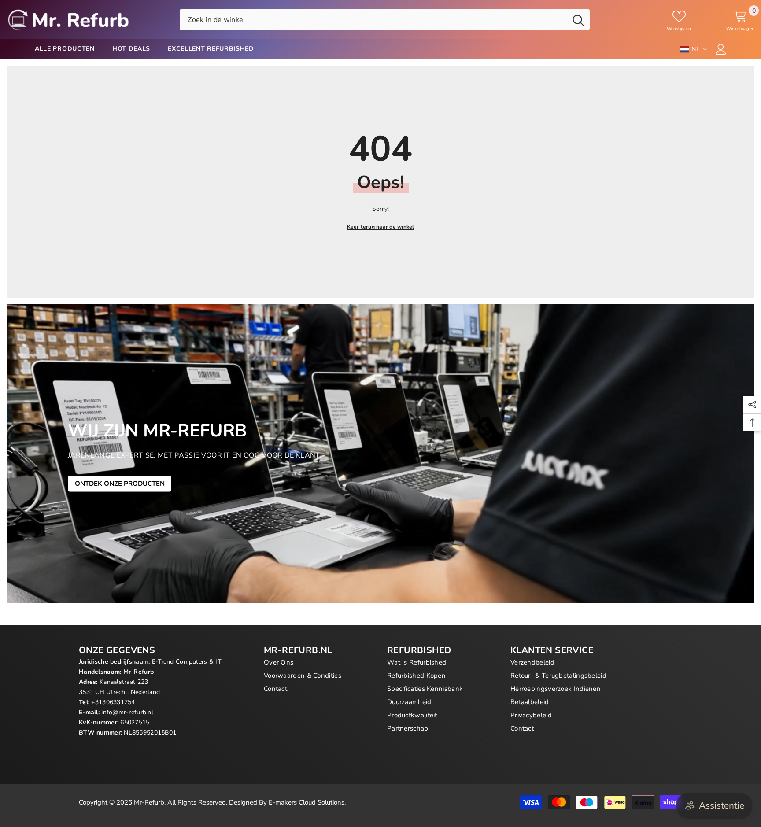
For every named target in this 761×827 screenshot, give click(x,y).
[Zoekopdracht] (385, 19)
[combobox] (373, 19)
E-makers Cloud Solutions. (307, 802)
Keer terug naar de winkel (380, 226)
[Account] (721, 49)
